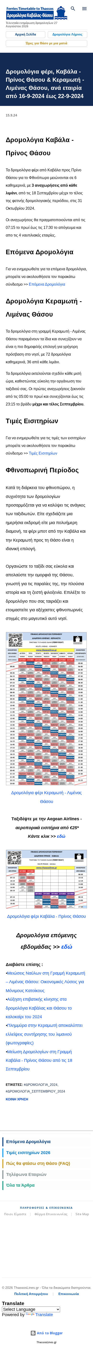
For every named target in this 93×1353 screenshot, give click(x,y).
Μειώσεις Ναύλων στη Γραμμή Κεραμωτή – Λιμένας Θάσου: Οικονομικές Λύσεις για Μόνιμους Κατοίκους (45, 982)
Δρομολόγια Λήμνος (67, 34)
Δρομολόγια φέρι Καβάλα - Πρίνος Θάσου (46, 916)
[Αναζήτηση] (73, 9)
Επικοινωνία (68, 1294)
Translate (44, 1314)
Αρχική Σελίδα (25, 34)
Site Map (82, 1214)
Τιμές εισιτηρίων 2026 (28, 1152)
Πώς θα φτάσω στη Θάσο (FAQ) (38, 1163)
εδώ (61, 836)
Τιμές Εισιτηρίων (43, 453)
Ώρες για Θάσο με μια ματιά (46, 43)
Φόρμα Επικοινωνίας (51, 1214)
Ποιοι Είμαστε (15, 1214)
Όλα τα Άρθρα (20, 1185)
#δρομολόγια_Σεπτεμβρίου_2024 (35, 1091)
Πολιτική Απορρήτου (31, 1294)
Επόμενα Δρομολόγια (47, 284)
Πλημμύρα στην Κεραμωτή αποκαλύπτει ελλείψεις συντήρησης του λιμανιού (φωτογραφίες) (44, 1034)
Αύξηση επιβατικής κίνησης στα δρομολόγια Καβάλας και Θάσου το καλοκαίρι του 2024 (39, 1008)
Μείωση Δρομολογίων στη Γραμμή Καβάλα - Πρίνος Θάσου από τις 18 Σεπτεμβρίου (39, 1060)
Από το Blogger (49, 1333)
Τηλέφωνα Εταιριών (26, 1174)
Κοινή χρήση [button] (17, 1099)
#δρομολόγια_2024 (40, 1085)
